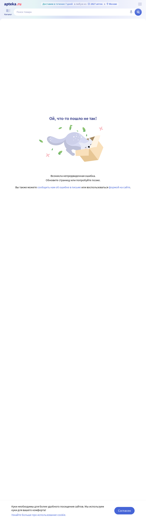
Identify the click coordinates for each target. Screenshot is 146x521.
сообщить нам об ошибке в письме (59, 187)
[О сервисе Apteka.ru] (140, 4)
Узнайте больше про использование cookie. (38, 515)
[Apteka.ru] (12, 4)
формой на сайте (119, 187)
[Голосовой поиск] (131, 12)
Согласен (124, 511)
